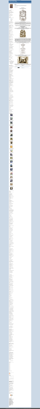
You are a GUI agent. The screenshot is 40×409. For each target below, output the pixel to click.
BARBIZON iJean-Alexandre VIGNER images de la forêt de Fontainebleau (11, 80)
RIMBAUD (10, 402)
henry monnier (28, 66)
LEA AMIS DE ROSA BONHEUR (11, 46)
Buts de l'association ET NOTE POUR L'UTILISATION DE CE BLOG (11, 12)
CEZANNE (10, 401)
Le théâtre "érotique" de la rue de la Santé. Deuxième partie (20, 5)
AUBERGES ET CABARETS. (11, 203)
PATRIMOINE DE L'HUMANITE (11, 285)
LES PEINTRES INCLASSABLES (11, 270)
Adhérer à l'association (10, 11)
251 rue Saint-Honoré (10, 193)
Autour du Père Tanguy (13, 1)
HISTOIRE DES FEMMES (11, 229)
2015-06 (9, 368)
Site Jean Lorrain (10, 54)
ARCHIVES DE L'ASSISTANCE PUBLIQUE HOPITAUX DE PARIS (11, 384)
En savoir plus (29, 408)
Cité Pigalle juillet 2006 (11, 167)
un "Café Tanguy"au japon (11, 111)
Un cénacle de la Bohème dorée (11, 307)
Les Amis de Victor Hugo (11, 95)
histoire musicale (10, 232)
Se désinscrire (12, 19)
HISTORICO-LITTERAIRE (19, 66)
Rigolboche (10, 296)
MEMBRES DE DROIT (10, 15)
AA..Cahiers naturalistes (10, 29)
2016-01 (9, 364)
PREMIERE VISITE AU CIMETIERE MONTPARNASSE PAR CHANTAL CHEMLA (11, 125)
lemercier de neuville (25, 66)
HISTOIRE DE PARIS (10, 228)
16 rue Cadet (10, 192)
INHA (9, 391)
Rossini (12, 400)
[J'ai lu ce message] (39, 408)
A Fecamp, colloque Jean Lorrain (11, 66)
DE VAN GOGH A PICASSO (11, 218)
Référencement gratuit (18, 0)
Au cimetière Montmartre (11, 182)
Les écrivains (10, 262)
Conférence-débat (10, 216)
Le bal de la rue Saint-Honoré (11, 242)
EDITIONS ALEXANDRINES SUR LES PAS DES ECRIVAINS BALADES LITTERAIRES (11, 82)
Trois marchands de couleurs (11, 299)
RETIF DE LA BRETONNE (11, 106)
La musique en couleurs (10, 241)
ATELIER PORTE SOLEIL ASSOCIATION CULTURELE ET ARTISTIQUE (11, 76)
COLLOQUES (10, 215)
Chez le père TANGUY (10, 212)
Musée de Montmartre (10, 50)
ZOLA (12, 401)
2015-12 (9, 365)
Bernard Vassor (10, 358)
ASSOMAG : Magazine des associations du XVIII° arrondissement (11, 74)
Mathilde (9, 353)
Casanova (10, 400)
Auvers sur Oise (10, 204)
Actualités (9, 199)
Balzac (12, 403)
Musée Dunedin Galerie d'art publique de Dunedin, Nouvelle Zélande (11, 100)
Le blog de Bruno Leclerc (11, 94)
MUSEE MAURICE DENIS (11, 101)
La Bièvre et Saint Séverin (11, 235)
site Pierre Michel (10, 55)
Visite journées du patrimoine (11, 324)
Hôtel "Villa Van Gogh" (10, 89)
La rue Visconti (10, 43)
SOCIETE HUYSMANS (10, 57)
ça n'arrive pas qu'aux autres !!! (11, 209)
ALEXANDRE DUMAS (11, 399)
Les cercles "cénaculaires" (11, 259)
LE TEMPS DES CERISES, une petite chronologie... (11, 359)
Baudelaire (10, 403)
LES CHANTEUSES (10, 260)
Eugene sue (12, 402)
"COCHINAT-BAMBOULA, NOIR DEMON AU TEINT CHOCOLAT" (11, 335)
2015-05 (9, 369)
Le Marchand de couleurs (11, 248)
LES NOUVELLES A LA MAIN (11, 267)
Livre (9, 273)
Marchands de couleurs (10, 280)
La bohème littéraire (10, 236)
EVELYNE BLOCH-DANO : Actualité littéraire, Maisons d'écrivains (11, 39)
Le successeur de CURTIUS (11, 256)
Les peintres (10, 269)
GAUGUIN (10, 404)
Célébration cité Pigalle (11, 175)
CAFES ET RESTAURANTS (11, 211)
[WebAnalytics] (22, 0)
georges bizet (23, 66)
